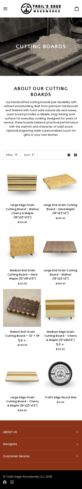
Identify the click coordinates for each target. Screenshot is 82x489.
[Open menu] (8, 8)
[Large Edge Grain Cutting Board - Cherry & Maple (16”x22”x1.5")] (22, 373)
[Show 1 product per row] (69, 155)
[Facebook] (4, 482)
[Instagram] (12, 482)
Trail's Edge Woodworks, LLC (25, 477)
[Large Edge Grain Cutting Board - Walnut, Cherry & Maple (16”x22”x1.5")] (22, 181)
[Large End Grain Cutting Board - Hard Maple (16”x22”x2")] (60, 181)
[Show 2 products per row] (75, 155)
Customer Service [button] (16, 456)
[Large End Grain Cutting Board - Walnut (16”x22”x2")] (60, 247)
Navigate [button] (10, 444)
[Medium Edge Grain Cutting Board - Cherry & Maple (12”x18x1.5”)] (60, 308)
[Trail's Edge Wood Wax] (60, 373)
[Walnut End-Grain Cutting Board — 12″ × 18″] (22, 308)
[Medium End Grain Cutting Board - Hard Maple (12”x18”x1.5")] (22, 247)
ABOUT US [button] (10, 432)
